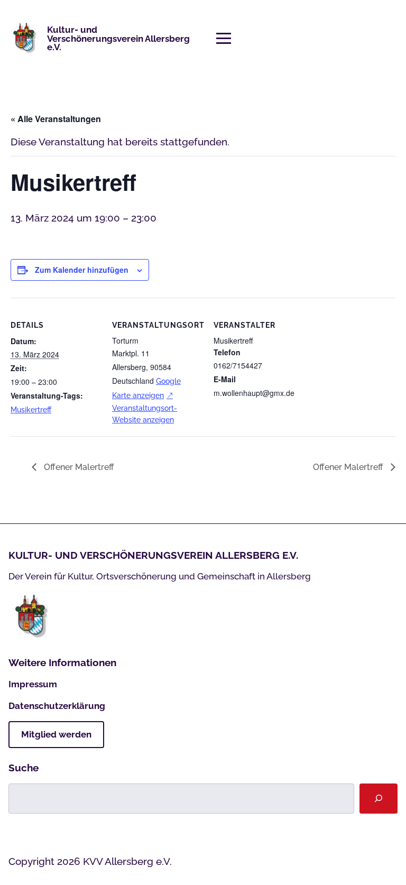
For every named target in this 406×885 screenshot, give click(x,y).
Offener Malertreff (78, 467)
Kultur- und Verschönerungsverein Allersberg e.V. (118, 38)
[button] (223, 38)
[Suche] (378, 798)
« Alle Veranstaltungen (56, 119)
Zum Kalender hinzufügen (81, 269)
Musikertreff (31, 409)
